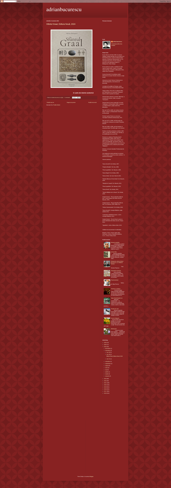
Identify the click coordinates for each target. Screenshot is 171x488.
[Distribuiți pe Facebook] (78, 97)
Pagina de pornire (71, 102)
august (107, 365)
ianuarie (107, 376)
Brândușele (114, 328)
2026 (105, 342)
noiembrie (107, 350)
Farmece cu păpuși (115, 288)
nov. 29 (108, 352)
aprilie (107, 372)
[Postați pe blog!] (75, 97)
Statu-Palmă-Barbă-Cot (116, 298)
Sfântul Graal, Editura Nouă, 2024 (60, 24)
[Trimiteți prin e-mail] (73, 97)
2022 (105, 380)
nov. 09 (108, 354)
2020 (105, 385)
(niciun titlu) (114, 252)
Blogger (91, 476)
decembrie (108, 348)
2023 (105, 378)
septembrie (108, 363)
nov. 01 (108, 359)
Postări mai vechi (92, 102)
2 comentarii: (67, 97)
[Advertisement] (55, 409)
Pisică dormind (114, 280)
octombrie (107, 361)
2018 (105, 389)
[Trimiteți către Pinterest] (80, 97)
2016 (105, 393)
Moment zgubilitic (115, 242)
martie (107, 374)
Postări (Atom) (56, 105)
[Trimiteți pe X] (76, 97)
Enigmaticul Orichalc (116, 270)
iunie (106, 367)
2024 (105, 346)
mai (106, 369)
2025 (105, 344)
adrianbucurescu (64, 9)
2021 (105, 382)
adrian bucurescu (117, 41)
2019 (105, 387)
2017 (105, 391)
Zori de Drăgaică (115, 318)
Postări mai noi (50, 102)
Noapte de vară (115, 308)
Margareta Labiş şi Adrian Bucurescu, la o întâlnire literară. (117, 263)
